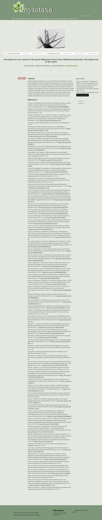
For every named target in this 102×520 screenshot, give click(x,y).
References (81, 103)
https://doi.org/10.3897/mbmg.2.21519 (50, 120)
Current (18, 18)
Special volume (37, 18)
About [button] (75, 18)
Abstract (81, 101)
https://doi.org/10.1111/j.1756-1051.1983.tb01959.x (43, 136)
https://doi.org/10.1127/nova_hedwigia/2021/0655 (54, 213)
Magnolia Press (24, 515)
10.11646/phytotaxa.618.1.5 (54, 53)
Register (83, 16)
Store (70, 18)
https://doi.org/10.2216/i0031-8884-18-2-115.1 (42, 485)
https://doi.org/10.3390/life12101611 (56, 284)
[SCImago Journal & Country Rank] (80, 511)
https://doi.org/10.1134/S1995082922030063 (54, 272)
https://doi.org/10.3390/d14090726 (50, 278)
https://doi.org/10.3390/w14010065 (55, 217)
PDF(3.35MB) (21, 78)
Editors (57, 18)
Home (13, 18)
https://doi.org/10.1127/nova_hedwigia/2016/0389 (54, 207)
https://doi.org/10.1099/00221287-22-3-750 (58, 308)
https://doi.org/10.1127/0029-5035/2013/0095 (55, 365)
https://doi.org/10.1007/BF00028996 (59, 107)
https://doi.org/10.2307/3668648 (48, 337)
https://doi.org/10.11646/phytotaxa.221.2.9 (46, 223)
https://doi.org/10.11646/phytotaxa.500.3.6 (54, 266)
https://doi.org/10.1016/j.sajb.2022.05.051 (56, 459)
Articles (24, 18)
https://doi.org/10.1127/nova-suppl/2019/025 (51, 327)
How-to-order (64, 18)
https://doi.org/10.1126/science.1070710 (51, 160)
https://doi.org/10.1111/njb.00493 (61, 473)
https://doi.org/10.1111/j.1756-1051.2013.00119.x (41, 432)
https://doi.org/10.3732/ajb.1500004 (48, 424)
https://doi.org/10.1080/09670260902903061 (59, 416)
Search (51, 18)
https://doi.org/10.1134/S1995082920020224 (49, 245)
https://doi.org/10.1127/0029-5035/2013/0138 (51, 333)
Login (88, 16)
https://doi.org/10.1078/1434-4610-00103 (57, 172)
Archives (29, 18)
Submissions (45, 18)
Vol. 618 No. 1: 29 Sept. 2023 (13, 53)
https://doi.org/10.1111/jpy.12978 (43, 441)
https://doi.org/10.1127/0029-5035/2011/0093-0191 (56, 194)
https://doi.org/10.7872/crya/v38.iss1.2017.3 (41, 229)
